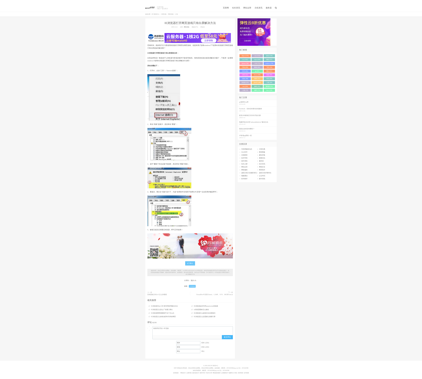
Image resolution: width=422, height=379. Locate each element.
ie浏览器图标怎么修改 (201, 309)
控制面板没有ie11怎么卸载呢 (157, 294)
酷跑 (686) (257, 67)
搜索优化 (262, 158)
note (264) (245, 86)
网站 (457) (269, 71)
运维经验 (189, 373)
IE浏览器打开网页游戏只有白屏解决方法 (190, 23)
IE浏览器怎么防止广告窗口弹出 (162, 309)
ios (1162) (245, 59)
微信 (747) (269, 59)
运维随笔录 (224, 373)
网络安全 (262, 167)
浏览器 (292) (245, 82)
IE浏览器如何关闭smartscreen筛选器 (206, 306)
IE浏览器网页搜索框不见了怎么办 (162, 313)
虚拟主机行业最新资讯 (249, 173)
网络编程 (244, 170)
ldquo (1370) (245, 56)
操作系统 (244, 161)
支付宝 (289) (257, 82)
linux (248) (269, 90)
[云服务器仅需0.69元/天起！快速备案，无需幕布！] (257, 32)
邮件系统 (262, 179)
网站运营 (247, 8)
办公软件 (244, 152)
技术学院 (244, 158)
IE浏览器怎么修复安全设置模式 (204, 313)
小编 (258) (245, 90)
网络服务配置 (217, 373)
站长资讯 (236, 8)
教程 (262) (257, 86)
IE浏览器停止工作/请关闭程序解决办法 (164, 306)
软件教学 (244, 179)
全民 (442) (245, 75)
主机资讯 (258, 8)
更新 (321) (257, 78)
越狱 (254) (257, 90)
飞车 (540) (269, 67)
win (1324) (257, 56)
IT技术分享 (209, 373)
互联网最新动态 (246, 149)
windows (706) (269, 63)
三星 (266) (269, 82)
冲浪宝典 (163, 14)
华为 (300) (269, 78)
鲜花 (235, 373)
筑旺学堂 (202, 373)
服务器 (269, 8)
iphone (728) (245, 63)
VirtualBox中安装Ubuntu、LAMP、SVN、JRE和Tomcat (214, 294)
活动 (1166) (269, 56)
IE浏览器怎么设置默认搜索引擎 (204, 316)
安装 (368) (245, 78)
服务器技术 (195, 373)
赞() (191, 263)
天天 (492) (245, 71)
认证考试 (262, 176)
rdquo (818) (257, 59)
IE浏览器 (192, 286)
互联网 (226, 8)
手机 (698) (245, 67)
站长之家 (244, 164)
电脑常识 (231, 373)
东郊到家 (240, 373)
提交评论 (227, 337)
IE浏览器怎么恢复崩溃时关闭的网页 (163, 316)
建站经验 (262, 155)
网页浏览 (171, 14)
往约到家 (246, 373)
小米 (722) (257, 63)
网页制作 (262, 170)
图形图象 (262, 152)
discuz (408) (257, 75)
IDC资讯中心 (150, 8)
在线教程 (244, 155)
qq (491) (257, 71)
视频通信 (244, 176)
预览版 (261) (269, 86)
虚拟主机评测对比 (265, 173)
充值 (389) (269, 75)
